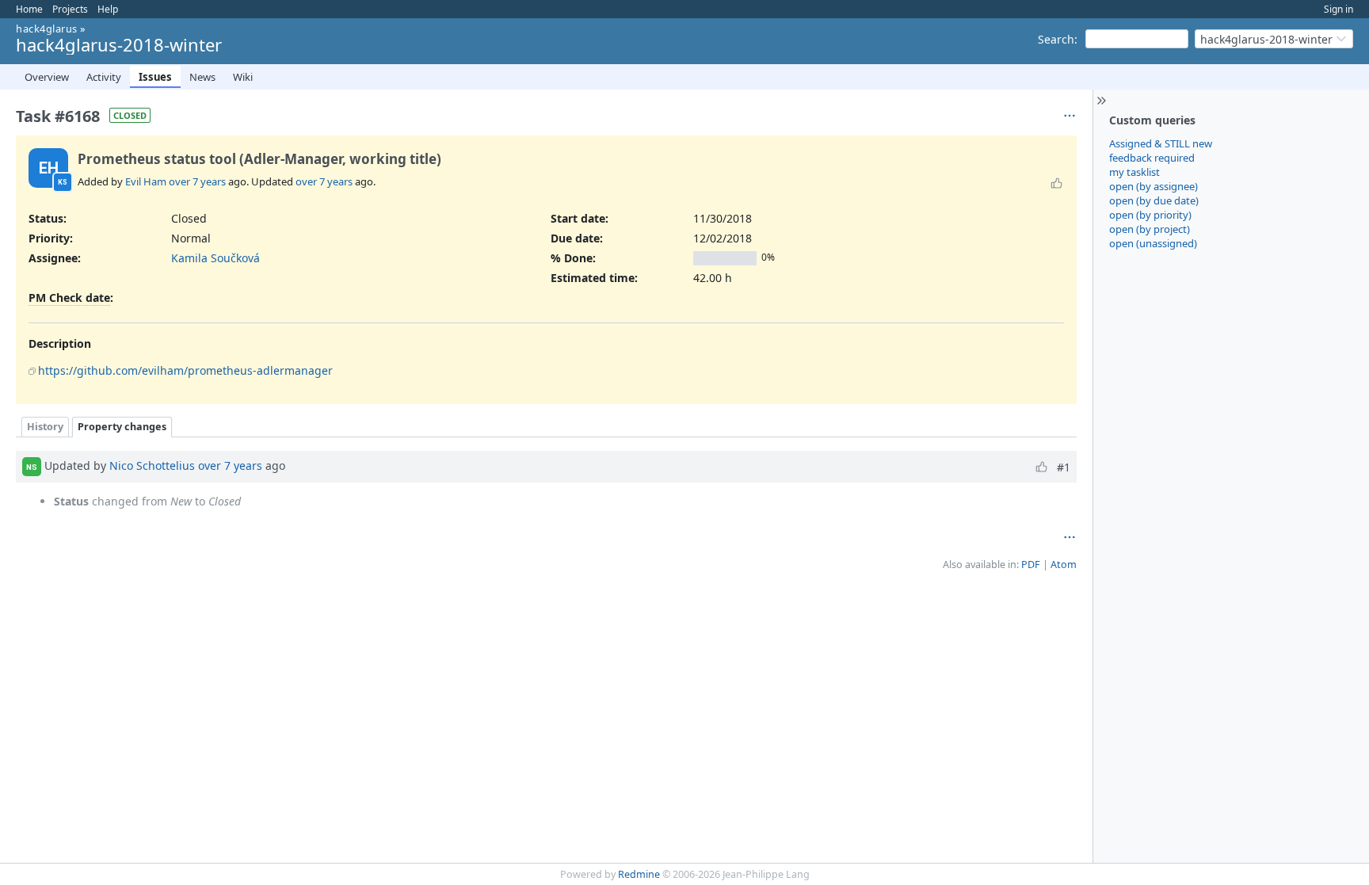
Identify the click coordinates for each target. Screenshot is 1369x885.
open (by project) (1149, 229)
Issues (155, 77)
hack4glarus (47, 28)
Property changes (122, 426)
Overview (47, 77)
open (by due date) (1154, 200)
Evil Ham (145, 181)
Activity (103, 77)
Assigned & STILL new (1160, 143)
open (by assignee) (1153, 186)
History (45, 426)
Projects (70, 9)
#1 (1063, 467)
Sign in (1338, 9)
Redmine (639, 874)
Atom (1064, 564)
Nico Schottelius (152, 465)
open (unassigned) (1153, 243)
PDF (1030, 564)
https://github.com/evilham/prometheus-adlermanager (185, 370)
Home (29, 9)
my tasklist (1134, 172)
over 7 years (197, 181)
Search (1056, 39)
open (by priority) (1150, 215)
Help (107, 9)
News (202, 77)
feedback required (1152, 158)
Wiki (243, 77)
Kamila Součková (215, 257)
